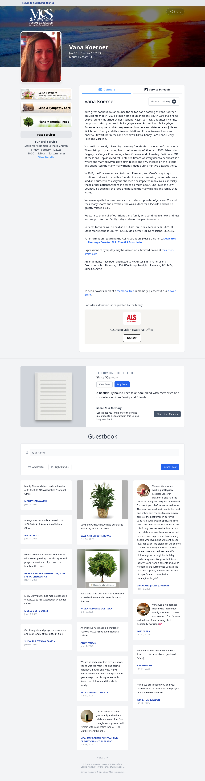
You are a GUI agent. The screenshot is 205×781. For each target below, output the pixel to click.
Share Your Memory (167, 414)
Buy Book (122, 384)
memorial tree (125, 291)
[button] (102, 499)
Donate (132, 338)
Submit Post (170, 466)
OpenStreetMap (106, 772)
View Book (104, 384)
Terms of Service (111, 766)
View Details (46, 157)
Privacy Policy (93, 766)
